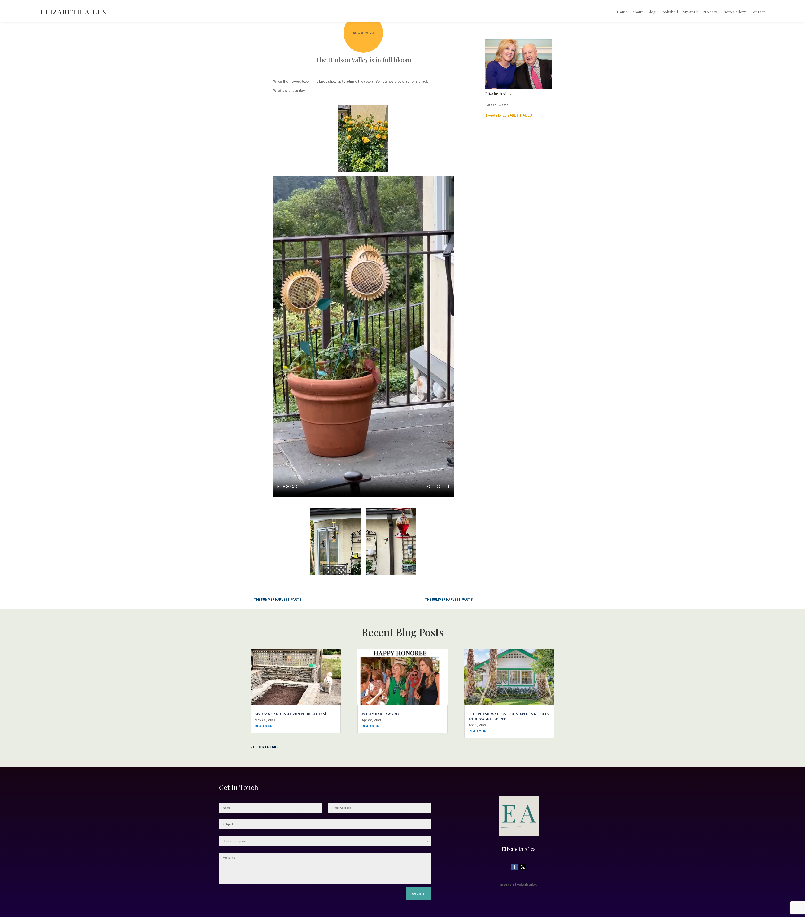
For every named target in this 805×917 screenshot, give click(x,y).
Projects (709, 12)
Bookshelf (669, 12)
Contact (757, 12)
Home (622, 12)
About (637, 12)
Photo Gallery (733, 12)
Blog (651, 12)
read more (265, 726)
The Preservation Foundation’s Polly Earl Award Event (509, 716)
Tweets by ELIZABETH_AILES (508, 115)
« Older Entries (265, 747)
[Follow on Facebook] (514, 867)
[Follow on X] (522, 867)
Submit (418, 893)
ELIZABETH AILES (73, 11)
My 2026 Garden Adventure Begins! (290, 713)
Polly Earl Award (380, 713)
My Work (690, 12)
